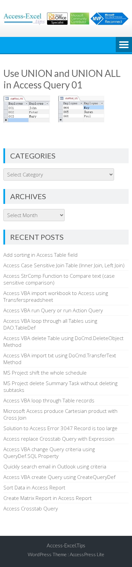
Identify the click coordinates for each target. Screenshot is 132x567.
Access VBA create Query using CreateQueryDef (59, 477)
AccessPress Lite (87, 554)
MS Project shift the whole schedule (45, 372)
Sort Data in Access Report (34, 487)
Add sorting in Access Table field (40, 254)
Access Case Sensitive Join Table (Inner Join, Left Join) (64, 265)
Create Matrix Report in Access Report (47, 498)
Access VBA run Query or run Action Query (53, 310)
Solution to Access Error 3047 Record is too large (60, 428)
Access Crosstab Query (30, 508)
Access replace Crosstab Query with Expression (58, 438)
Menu (124, 45)
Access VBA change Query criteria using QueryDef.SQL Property (49, 452)
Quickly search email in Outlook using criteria (54, 466)
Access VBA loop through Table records (48, 400)
